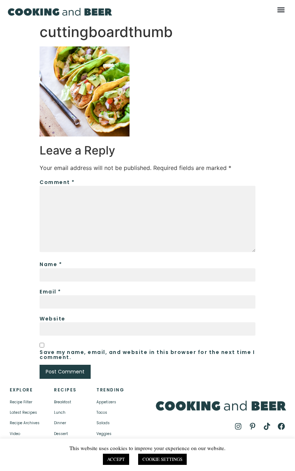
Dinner (60, 423)
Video (15, 433)
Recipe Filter (21, 402)
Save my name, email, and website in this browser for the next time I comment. (147, 355)
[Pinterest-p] (253, 426)
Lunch (59, 412)
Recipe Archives (25, 423)
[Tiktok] (267, 426)
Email (50, 291)
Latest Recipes (23, 412)
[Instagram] (238, 426)
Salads (103, 423)
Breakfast (62, 402)
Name (51, 264)
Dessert (61, 433)
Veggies (104, 433)
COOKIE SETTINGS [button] (162, 459)
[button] (281, 9)
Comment (57, 182)
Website (52, 318)
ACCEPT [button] (116, 459)
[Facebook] (281, 426)
